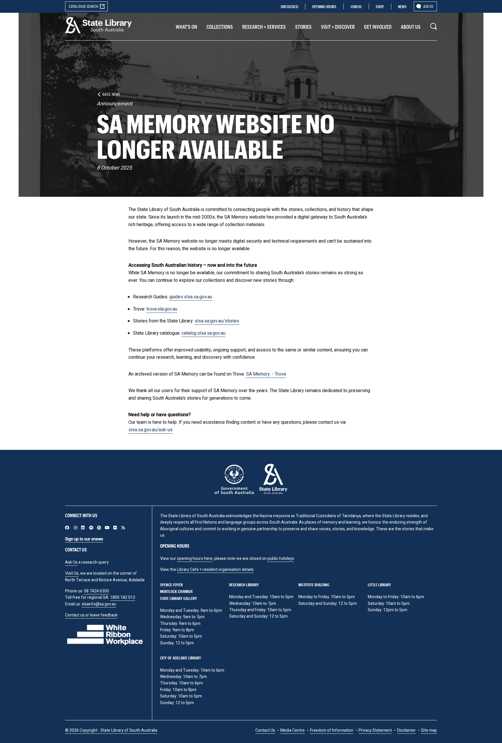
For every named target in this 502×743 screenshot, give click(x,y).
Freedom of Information (331, 730)
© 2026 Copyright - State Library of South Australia (111, 730)
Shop (380, 6)
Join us (356, 6)
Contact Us (265, 730)
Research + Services (264, 27)
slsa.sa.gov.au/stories (217, 321)
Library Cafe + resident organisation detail (214, 570)
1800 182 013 (122, 597)
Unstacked (289, 6)
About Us (411, 27)
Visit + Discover (338, 27)
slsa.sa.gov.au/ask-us (150, 429)
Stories (303, 27)
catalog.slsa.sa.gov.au (203, 333)
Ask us (428, 6)
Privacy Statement (375, 730)
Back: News (111, 94)
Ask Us (71, 562)
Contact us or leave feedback (91, 615)
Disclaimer (406, 730)
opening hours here (194, 559)
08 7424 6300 (96, 591)
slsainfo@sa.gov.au (99, 604)
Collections (220, 27)
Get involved (378, 27)
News (402, 6)
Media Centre (292, 730)
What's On (186, 27)
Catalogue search (83, 6)
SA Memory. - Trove (266, 374)
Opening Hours (324, 6)
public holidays (281, 559)
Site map (429, 730)
